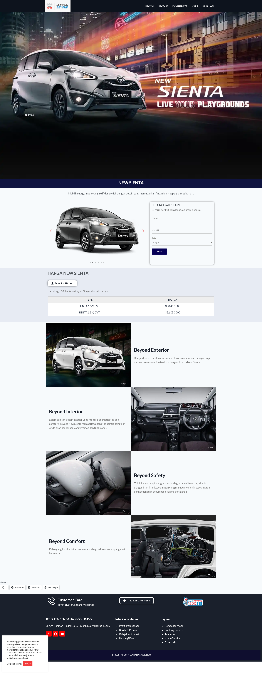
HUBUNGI (208, 6)
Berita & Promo (128, 630)
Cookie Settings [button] (14, 663)
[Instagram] (49, 634)
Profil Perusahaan (129, 625)
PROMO (149, 6)
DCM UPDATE (179, 6)
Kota (154, 238)
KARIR (195, 6)
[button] (51, 231)
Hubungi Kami (127, 638)
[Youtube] (62, 634)
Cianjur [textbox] (155, 242)
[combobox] (182, 242)
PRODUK (163, 6)
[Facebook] (55, 634)
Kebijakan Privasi (129, 634)
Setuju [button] (28, 663)
